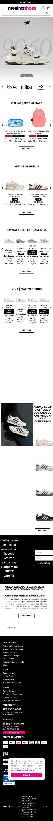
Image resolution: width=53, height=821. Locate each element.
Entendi (26, 775)
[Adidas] (26, 413)
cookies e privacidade (24, 770)
